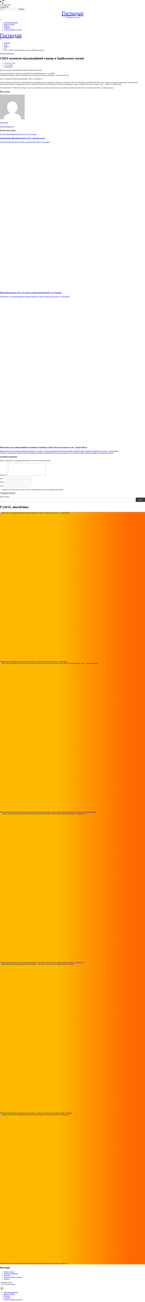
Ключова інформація (11, 22)
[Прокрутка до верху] (1, 1286)
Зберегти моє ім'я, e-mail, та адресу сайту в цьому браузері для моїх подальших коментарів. (32, 489)
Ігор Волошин (4, 122)
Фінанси (7, 26)
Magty (13, 1284)
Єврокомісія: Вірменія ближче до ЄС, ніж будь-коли (22, 138)
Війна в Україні (9, 24)
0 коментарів (8, 67)
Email (2, 482)
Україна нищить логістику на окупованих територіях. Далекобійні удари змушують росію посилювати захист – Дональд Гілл (42, 962)
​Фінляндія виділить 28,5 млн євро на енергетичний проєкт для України (30, 293)
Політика (7, 28)
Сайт (1, 486)
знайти (140, 500)
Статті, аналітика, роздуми (13, 30)
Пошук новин (4, 497)
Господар (72, 13)
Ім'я (2, 478)
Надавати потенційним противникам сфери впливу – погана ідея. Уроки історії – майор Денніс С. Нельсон (36, 1113)
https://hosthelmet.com (7, 126)
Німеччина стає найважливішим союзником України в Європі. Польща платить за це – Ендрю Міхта (43, 447)
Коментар (4, 475)
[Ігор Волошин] (12, 119)
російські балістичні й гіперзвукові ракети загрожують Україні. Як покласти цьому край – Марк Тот (33, 1263)
